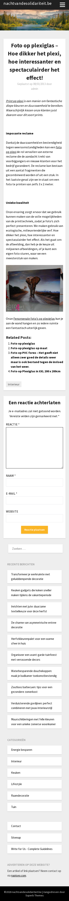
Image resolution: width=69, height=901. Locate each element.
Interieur (14, 384)
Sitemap (16, 837)
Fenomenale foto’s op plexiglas (34, 318)
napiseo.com (18, 875)
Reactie (13, 424)
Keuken (15, 772)
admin (34, 89)
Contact (16, 826)
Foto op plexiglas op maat (29, 348)
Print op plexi (15, 101)
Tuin (13, 807)
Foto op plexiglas (23, 343)
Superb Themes (34, 895)
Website (12, 511)
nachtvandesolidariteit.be (27, 3)
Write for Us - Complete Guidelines (32, 849)
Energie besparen (21, 750)
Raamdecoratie (20, 795)
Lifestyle (16, 784)
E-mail (11, 493)
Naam (11, 475)
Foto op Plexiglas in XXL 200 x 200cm (36, 371)
